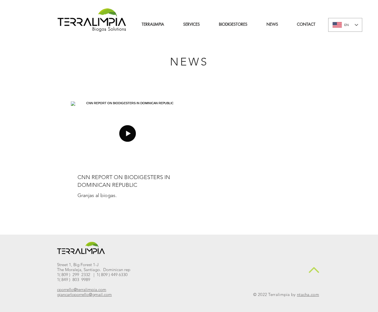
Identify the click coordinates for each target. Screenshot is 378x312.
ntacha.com (308, 294)
